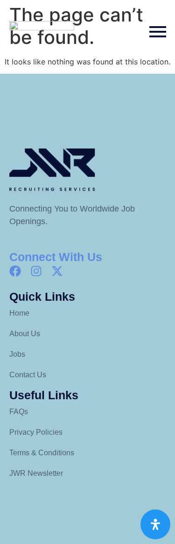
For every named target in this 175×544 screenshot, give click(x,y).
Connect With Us (55, 256)
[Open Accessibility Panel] (155, 524)
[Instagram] (36, 271)
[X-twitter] (57, 271)
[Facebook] (15, 271)
